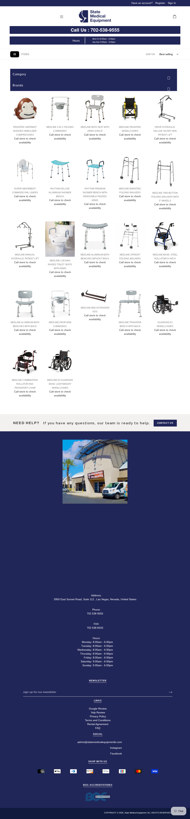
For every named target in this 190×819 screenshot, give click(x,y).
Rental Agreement (97, 724)
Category (19, 74)
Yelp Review (98, 712)
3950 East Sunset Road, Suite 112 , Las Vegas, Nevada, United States (95, 599)
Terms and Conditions (98, 720)
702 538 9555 (95, 613)
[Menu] (62, 16)
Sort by (150, 54)
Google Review (98, 708)
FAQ (97, 728)
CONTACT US (165, 423)
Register (160, 2)
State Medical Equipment (136, 813)
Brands (18, 85)
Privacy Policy (98, 716)
